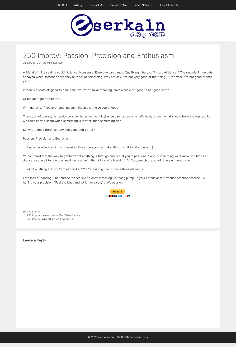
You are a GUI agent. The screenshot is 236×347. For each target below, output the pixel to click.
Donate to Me (118, 5)
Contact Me (96, 5)
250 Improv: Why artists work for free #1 (50, 218)
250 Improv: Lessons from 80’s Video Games (53, 215)
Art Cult (62, 5)
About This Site (169, 5)
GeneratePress (138, 337)
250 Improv (33, 211)
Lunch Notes (141, 5)
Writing (78, 5)
